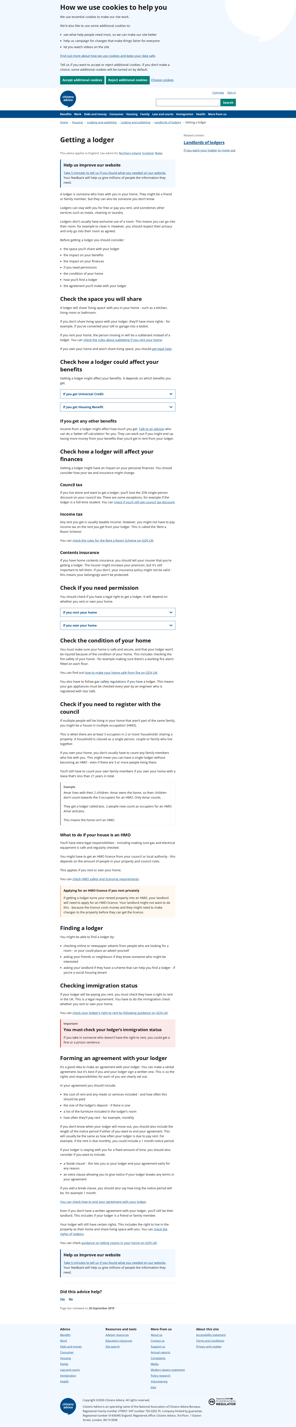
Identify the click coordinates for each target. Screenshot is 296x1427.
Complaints (158, 1358)
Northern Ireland (130, 153)
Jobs (153, 1387)
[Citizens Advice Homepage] (68, 99)
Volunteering (159, 1381)
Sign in (231, 92)
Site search (113, 1346)
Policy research (160, 1376)
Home (64, 122)
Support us (158, 1346)
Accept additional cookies (82, 80)
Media (155, 1364)
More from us (217, 114)
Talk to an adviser (151, 429)
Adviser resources (117, 1335)
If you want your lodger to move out (209, 150)
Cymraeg (218, 92)
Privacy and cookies (208, 1346)
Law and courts (162, 114)
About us (156, 1335)
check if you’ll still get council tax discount (144, 502)
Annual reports (160, 1352)
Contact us (158, 1341)
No (71, 1299)
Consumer (116, 114)
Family (145, 114)
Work (77, 114)
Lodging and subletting (102, 122)
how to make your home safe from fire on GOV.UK (121, 673)
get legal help (161, 349)
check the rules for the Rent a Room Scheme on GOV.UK (112, 540)
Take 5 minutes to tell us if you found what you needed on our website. (115, 173)
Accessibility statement (211, 1335)
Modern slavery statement (168, 1370)
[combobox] (188, 102)
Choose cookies (162, 80)
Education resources (119, 1341)
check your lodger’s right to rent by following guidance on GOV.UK (120, 1013)
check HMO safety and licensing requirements (105, 879)
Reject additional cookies (127, 80)
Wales (159, 153)
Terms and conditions (210, 1341)
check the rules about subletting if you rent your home (122, 340)
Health (200, 114)
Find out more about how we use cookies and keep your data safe (107, 56)
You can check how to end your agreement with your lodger (103, 1202)
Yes (62, 1299)
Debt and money (95, 114)
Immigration (184, 114)
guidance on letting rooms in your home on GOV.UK (119, 1243)
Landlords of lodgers (168, 122)
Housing (132, 114)
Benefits (65, 114)
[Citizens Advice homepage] (68, 1406)
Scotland (147, 153)
